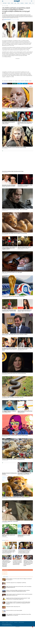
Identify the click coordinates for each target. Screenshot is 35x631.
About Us (3, 622)
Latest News (4, 3)
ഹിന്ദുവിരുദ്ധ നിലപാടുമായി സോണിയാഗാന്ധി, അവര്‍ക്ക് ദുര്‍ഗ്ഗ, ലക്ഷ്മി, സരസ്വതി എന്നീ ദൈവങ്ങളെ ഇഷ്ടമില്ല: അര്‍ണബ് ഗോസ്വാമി (17, 562)
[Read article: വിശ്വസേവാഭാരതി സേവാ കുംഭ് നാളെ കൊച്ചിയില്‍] (4, 611)
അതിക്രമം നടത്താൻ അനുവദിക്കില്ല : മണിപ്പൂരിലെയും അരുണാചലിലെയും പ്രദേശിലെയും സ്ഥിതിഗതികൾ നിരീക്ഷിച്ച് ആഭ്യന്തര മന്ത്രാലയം (18, 591)
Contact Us (7, 622)
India (15, 3)
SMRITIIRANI (26, 80)
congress (16, 80)
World (18, 3)
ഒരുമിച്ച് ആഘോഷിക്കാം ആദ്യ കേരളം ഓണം (13, 606)
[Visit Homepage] (17, 1)
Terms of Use (11, 622)
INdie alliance (6, 80)
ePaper (9, 3)
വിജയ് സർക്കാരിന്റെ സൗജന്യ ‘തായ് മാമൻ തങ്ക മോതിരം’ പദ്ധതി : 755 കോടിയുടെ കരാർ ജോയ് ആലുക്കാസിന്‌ (18, 587)
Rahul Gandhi (10, 80)
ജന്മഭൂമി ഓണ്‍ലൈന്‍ (7, 19)
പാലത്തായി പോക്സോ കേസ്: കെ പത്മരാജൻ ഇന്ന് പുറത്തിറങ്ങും (16, 582)
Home (3, 5)
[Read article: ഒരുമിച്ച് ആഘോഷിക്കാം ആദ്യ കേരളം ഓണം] (4, 607)
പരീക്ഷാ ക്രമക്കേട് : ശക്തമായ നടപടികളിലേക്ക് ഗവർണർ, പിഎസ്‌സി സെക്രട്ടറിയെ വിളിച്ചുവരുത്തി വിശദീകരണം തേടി (19, 595)
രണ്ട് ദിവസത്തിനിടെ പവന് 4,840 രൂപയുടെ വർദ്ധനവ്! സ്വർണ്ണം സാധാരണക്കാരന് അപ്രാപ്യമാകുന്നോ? (19, 579)
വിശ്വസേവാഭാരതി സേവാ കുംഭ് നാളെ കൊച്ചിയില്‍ (14, 610)
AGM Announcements (21, 622)
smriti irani (22, 80)
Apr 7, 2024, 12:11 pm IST (14, 19)
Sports (30, 3)
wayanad (30, 80)
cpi (13, 80)
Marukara (22, 3)
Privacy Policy (15, 622)
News (5, 5)
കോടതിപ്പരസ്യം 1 (5, 571)
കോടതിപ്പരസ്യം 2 (5, 573)
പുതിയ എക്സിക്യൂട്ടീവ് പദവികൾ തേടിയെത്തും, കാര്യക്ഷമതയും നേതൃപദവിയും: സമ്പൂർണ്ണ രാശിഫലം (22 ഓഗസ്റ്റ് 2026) (18, 615)
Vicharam (26, 3)
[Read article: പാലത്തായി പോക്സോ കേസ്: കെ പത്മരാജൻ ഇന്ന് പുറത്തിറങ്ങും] (4, 583)
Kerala (12, 3)
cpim (19, 80)
